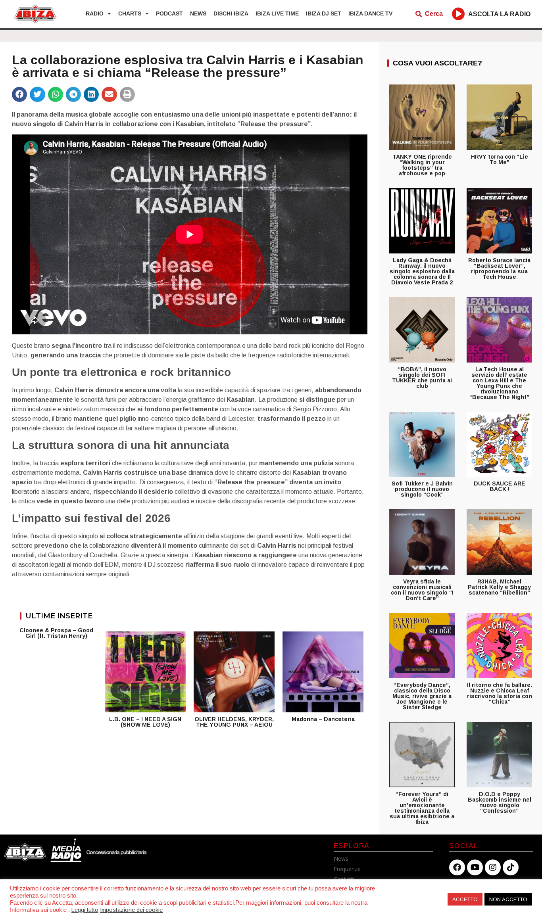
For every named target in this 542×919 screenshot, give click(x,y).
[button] (19, 94)
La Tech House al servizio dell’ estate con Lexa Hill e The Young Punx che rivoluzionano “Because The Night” (499, 383)
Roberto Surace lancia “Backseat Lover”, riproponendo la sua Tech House (499, 268)
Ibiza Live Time (277, 13)
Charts (129, 13)
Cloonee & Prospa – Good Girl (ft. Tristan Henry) (56, 633)
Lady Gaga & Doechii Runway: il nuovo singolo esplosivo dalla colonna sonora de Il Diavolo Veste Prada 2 (422, 271)
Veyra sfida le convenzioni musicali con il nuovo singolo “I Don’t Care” (422, 589)
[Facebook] (457, 867)
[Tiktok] (511, 867)
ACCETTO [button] (465, 899)
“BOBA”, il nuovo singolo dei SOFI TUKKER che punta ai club (422, 377)
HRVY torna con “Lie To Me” (499, 159)
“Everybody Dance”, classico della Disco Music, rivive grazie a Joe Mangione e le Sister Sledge (422, 696)
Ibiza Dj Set (323, 13)
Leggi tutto (84, 910)
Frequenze (347, 869)
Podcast (169, 13)
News (198, 13)
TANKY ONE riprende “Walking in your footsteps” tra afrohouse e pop (422, 165)
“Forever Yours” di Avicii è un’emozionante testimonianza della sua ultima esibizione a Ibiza (422, 808)
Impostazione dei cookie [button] (131, 910)
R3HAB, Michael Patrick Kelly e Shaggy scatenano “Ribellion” (499, 587)
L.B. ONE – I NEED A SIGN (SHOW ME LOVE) (145, 722)
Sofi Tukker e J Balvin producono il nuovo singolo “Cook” (422, 489)
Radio (95, 13)
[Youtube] (475, 867)
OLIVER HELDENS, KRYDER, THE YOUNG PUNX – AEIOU (234, 722)
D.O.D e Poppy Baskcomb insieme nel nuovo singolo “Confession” (499, 802)
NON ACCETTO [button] (508, 899)
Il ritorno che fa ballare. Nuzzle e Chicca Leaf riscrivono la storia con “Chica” (499, 693)
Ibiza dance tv (370, 13)
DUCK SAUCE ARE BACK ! (499, 486)
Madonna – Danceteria (323, 719)
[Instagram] (493, 867)
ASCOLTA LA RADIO (499, 14)
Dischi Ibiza (230, 13)
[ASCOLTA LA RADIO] (458, 13)
